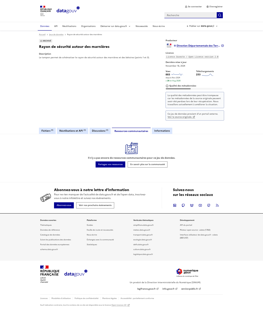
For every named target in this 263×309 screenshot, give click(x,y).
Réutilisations (69, 26)
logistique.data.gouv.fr (143, 254)
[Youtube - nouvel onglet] (200, 205)
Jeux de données (56, 34)
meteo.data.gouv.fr (141, 230)
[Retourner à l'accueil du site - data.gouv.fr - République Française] (75, 274)
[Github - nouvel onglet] (209, 205)
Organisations (88, 26)
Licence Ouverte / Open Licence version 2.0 (192, 56)
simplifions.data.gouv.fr (143, 225)
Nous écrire (159, 26)
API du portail (186, 225)
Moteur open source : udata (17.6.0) (195, 230)
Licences (44, 298)
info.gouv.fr (168, 288)
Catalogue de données (50, 234)
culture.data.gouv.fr (142, 249)
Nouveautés (142, 26)
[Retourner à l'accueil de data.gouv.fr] (68, 10)
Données (44, 26)
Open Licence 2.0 (119, 305)
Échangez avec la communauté (100, 239)
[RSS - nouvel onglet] (217, 205)
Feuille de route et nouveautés (100, 230)
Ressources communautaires (131, 131)
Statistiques (92, 244)
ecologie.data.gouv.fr (142, 239)
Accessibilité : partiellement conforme (137, 298)
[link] (193, 7)
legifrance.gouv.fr (146, 288)
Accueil (42, 34)
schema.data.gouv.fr (49, 249)
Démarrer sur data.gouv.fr (113, 26)
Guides (90, 225)
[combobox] (193, 15)
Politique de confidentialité (86, 298)
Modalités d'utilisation (61, 298)
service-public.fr (189, 288)
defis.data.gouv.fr (141, 244)
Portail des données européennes (54, 244)
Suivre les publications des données (55, 239)
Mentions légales (109, 298)
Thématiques (46, 225)
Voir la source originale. (180, 117)
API (56, 26)
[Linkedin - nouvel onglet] (175, 205)
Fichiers (47, 131)
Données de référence (50, 230)
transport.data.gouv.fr (143, 234)
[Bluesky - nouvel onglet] (192, 205)
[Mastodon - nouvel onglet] (183, 205)
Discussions (100, 131)
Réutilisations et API (72, 131)
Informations (162, 131)
